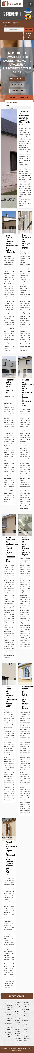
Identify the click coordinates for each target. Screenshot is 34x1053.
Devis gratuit (17, 85)
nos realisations (17, 79)
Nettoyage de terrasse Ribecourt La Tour (26, 1014)
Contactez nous (17, 91)
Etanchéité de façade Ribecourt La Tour (9, 1006)
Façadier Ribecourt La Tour (9, 1034)
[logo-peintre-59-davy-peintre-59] (12, 3)
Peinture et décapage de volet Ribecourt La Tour (17, 1019)
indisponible (12, 13)
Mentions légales (17, 1050)
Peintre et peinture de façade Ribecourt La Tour (17, 1007)
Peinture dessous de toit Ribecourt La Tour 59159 (26, 1026)
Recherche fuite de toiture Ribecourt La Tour (9, 1016)
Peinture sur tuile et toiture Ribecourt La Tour (17, 1031)
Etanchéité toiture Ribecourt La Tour (9, 1026)
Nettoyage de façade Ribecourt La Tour (26, 1037)
